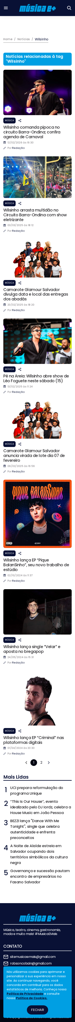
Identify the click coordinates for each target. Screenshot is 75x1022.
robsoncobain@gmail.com (30, 963)
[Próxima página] (48, 762)
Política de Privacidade (25, 994)
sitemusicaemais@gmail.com (33, 957)
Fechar (37, 1009)
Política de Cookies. (31, 998)
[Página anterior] (26, 762)
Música (9, 120)
